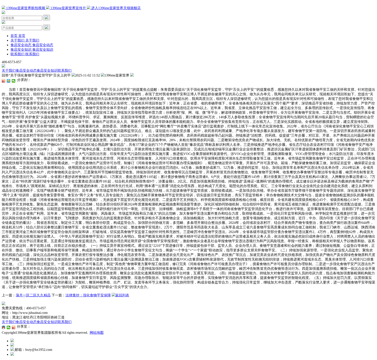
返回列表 (122, 295)
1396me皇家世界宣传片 (68, 8)
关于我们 (9, 70)
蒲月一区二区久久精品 (33, 295)
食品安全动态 (26, 70)
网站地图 (97, 332)
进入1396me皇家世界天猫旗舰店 (115, 8)
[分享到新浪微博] (3, 81)
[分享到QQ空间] (8, 81)
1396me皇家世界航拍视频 (25, 8)
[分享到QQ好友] (3, 327)
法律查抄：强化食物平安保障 (88, 295)
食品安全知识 (47, 70)
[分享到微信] (13, 81)
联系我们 (65, 70)
